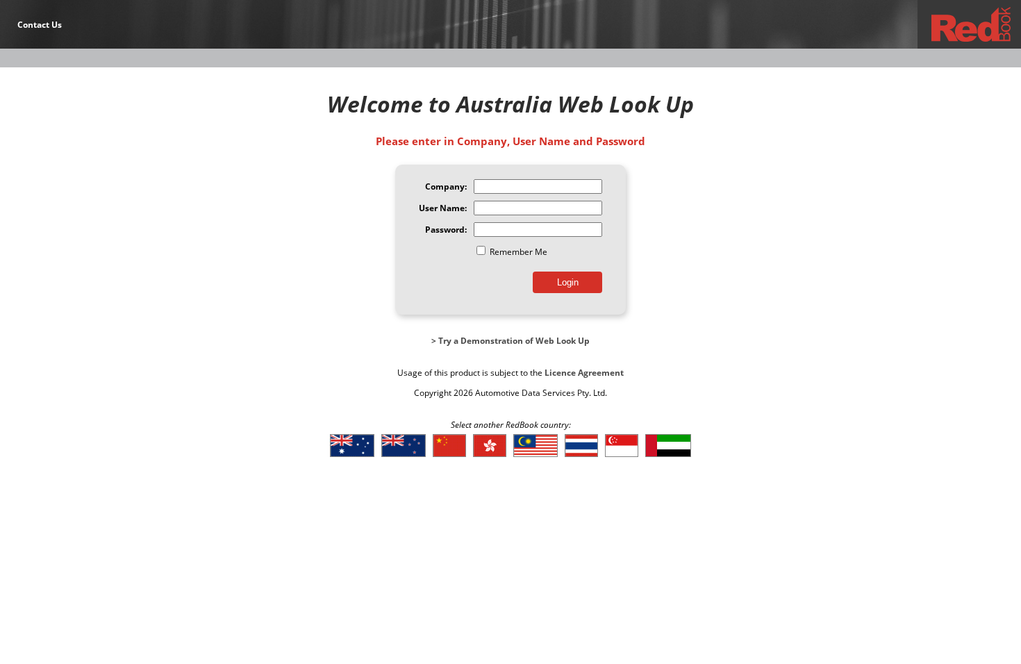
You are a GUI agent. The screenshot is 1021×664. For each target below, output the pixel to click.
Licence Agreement (584, 373)
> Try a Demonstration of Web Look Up (510, 341)
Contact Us (39, 25)
